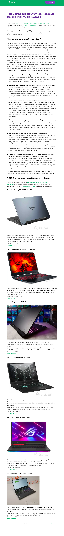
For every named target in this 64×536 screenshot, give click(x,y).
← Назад (50, 2)
